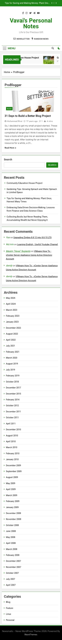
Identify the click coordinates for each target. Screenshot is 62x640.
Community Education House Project (24, 183)
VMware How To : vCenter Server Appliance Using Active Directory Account (29, 255)
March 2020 (11, 357)
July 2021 (10, 345)
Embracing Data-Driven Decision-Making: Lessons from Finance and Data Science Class (27, 5)
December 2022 (13, 328)
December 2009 (13, 465)
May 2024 (10, 298)
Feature (9, 608)
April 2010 (11, 441)
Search (8, 159)
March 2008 (11, 549)
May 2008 (10, 537)
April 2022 (11, 340)
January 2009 (12, 507)
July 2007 (10, 579)
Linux (8, 614)
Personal (10, 620)
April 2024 (11, 304)
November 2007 (13, 567)
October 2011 (12, 417)
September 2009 (13, 471)
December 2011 (13, 411)
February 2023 (12, 316)
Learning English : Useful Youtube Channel (37, 244)
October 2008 (12, 525)
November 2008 (13, 519)
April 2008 (11, 543)
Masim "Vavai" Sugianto (18, 251)
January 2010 (12, 459)
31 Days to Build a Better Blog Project (28, 116)
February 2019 (12, 375)
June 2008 (11, 531)
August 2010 (12, 435)
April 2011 (11, 423)
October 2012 (12, 405)
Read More (9, 147)
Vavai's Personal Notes (31, 23)
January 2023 (12, 322)
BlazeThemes (31, 634)
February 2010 (12, 453)
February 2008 (12, 555)
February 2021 (12, 352)
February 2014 (12, 399)
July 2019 (10, 369)
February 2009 (12, 501)
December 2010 (13, 429)
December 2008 (13, 513)
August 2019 (12, 363)
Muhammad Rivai (14, 121)
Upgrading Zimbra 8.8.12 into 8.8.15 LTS (32, 237)
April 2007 (11, 585)
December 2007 (13, 561)
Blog (9, 108)
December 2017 (13, 387)
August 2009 (12, 477)
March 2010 (11, 447)
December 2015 (13, 393)
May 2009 (10, 483)
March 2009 (11, 495)
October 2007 (12, 573)
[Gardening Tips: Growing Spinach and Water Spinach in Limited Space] (47, 61)
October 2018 (12, 381)
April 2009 (11, 489)
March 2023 (11, 310)
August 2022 (12, 333)
